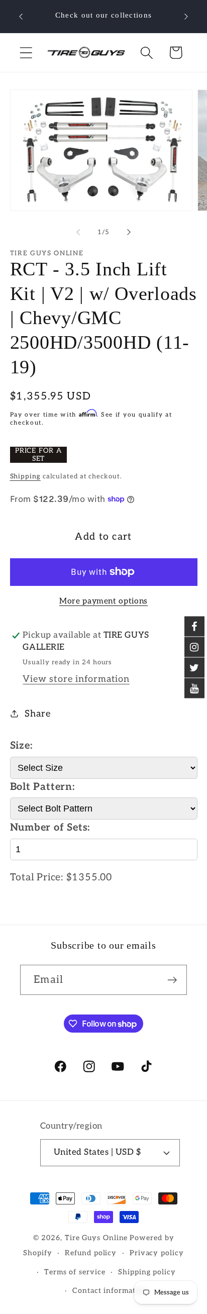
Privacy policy (157, 1253)
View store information (76, 679)
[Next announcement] (186, 17)
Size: (21, 746)
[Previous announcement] (21, 17)
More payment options (103, 601)
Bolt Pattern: (42, 787)
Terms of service (75, 1272)
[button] (26, 52)
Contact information (109, 1290)
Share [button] (37, 714)
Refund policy (91, 1253)
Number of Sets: (50, 828)
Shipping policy (147, 1272)
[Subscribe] (172, 980)
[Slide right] (129, 232)
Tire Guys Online (96, 1238)
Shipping (25, 476)
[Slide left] (78, 232)
